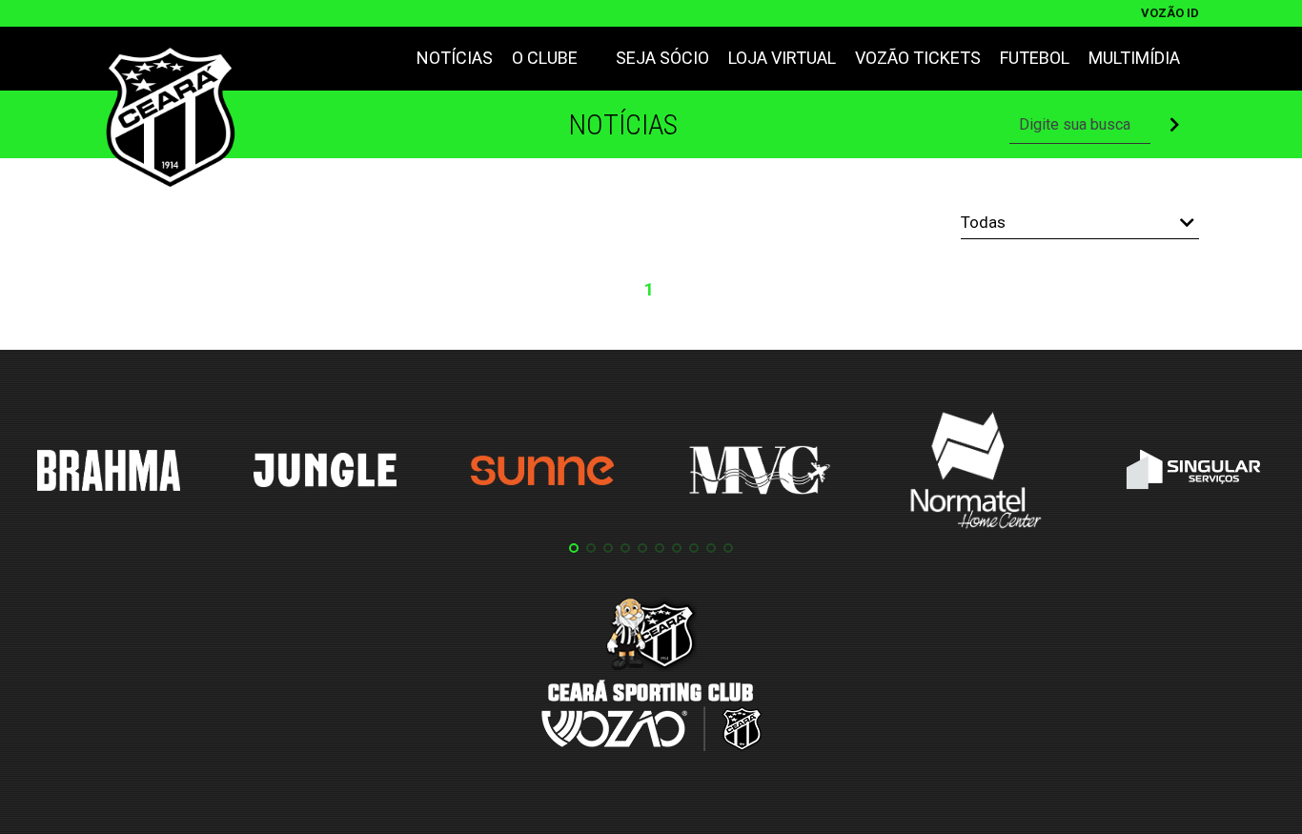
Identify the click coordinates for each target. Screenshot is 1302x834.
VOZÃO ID (1170, 13)
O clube (545, 58)
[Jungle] (325, 473)
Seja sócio (662, 58)
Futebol (1034, 58)
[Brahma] (108, 474)
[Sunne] (542, 474)
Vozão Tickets (918, 58)
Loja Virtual (782, 58)
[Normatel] (976, 473)
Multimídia (1134, 58)
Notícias (455, 58)
